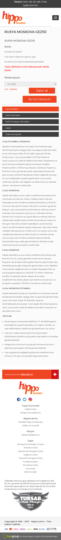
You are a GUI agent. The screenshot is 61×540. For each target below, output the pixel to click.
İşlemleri (30, 5)
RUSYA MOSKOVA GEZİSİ (25, 32)
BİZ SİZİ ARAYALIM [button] (40, 99)
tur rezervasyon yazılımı (30, 536)
